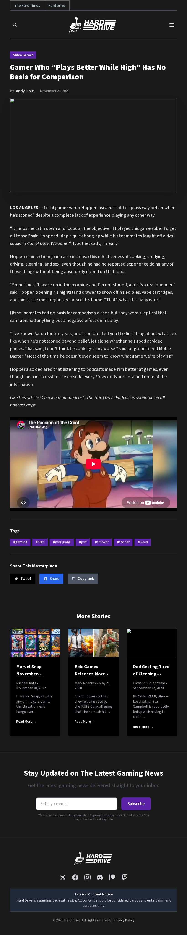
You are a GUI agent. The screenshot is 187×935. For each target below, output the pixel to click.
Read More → (26, 721)
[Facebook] (75, 877)
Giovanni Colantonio (149, 683)
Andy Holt (25, 91)
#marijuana (62, 542)
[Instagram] (87, 877)
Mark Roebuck (85, 683)
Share (54, 579)
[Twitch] (124, 877)
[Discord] (100, 877)
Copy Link (86, 579)
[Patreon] (112, 877)
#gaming (20, 542)
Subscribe (136, 804)
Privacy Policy (123, 920)
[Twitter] (63, 877)
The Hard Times (27, 5)
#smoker (102, 542)
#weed (143, 542)
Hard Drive (56, 5)
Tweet (25, 579)
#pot (83, 542)
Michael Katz (26, 683)
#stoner (123, 542)
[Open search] (14, 25)
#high (40, 542)
